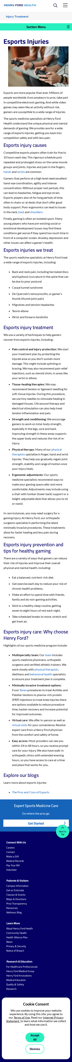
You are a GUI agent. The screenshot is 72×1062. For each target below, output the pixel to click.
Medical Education (16, 980)
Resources (12, 908)
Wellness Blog (14, 912)
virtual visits (20, 725)
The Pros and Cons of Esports (30, 792)
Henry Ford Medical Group (20, 971)
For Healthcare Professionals (22, 966)
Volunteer (11, 869)
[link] (20, 5)
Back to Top (62, 832)
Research (11, 988)
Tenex (23, 690)
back (21, 212)
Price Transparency (16, 903)
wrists (21, 171)
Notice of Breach (15, 950)
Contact (10, 852)
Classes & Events (15, 894)
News (9, 941)
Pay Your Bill (13, 865)
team (48, 655)
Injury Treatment (17, 16)
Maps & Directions (16, 899)
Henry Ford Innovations (19, 975)
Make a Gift (12, 856)
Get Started (36, 823)
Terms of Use (22, 1017)
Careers (10, 847)
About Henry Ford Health (19, 928)
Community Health (16, 932)
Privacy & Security (16, 946)
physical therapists (46, 669)
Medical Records (15, 860)
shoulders (36, 212)
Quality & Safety (15, 984)
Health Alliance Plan (17, 937)
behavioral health (41, 674)
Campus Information (17, 885)
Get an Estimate (15, 890)
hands (7, 171)
